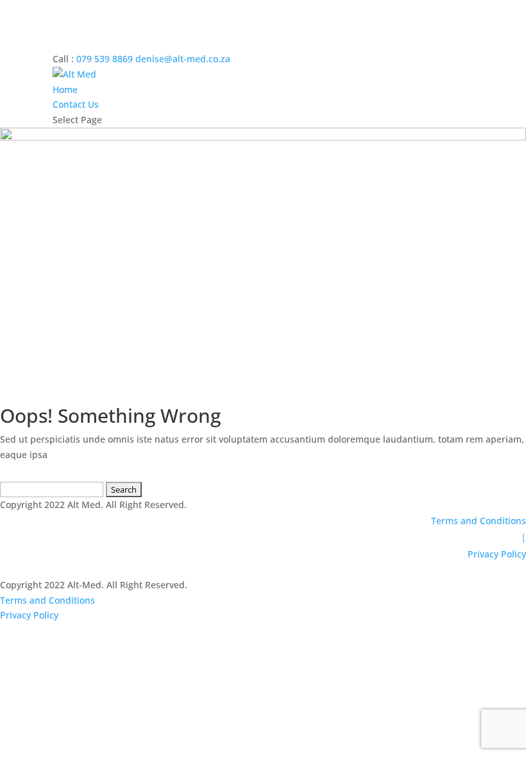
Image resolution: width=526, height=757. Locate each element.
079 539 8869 (104, 59)
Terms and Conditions (478, 521)
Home (65, 89)
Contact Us (76, 104)
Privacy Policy (497, 554)
